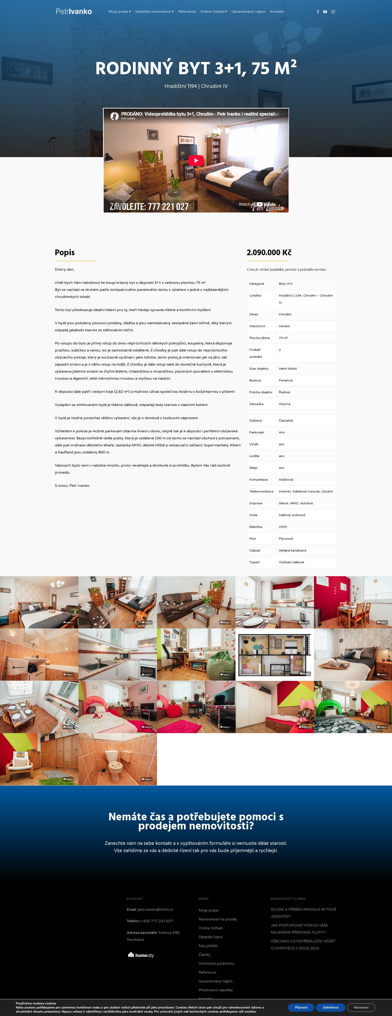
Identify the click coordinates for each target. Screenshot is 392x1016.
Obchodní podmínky (216, 963)
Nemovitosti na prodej (218, 919)
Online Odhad (211, 928)
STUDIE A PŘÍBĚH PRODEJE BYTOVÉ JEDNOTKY (303, 913)
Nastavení (361, 1007)
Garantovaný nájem (216, 981)
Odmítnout (330, 1007)
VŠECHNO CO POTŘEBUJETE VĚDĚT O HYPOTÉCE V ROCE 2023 (303, 945)
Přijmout (301, 1007)
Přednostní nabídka (216, 990)
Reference (207, 972)
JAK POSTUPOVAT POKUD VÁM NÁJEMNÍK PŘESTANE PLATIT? (299, 929)
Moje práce (208, 910)
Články (205, 954)
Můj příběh (208, 946)
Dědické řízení (211, 937)
